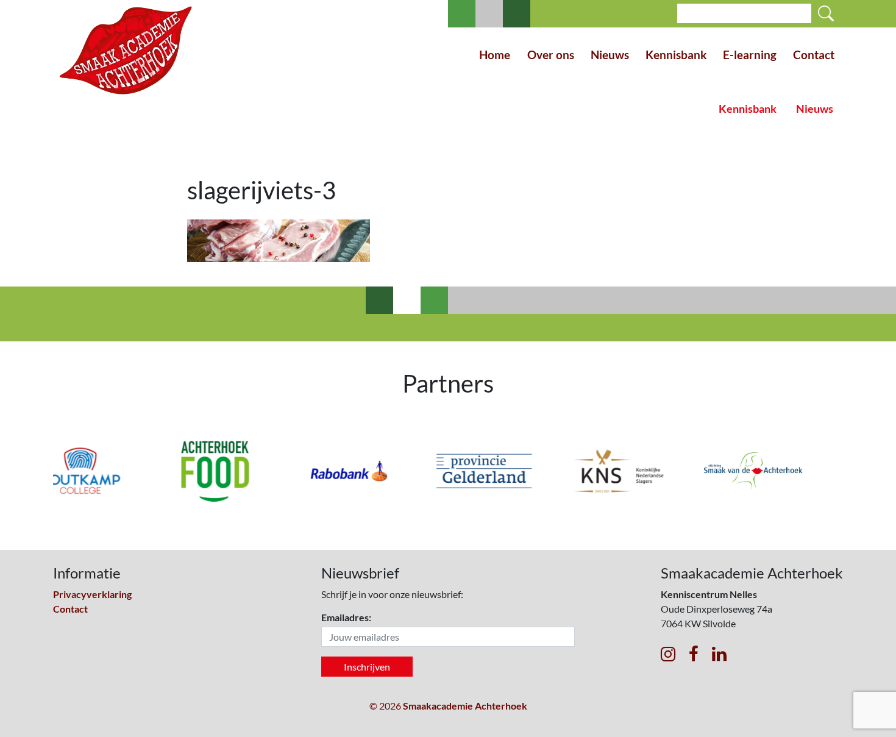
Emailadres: (346, 617)
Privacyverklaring (92, 594)
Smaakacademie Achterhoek (465, 705)
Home (494, 55)
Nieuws (610, 55)
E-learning (750, 55)
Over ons (550, 55)
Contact (813, 55)
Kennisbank (675, 55)
